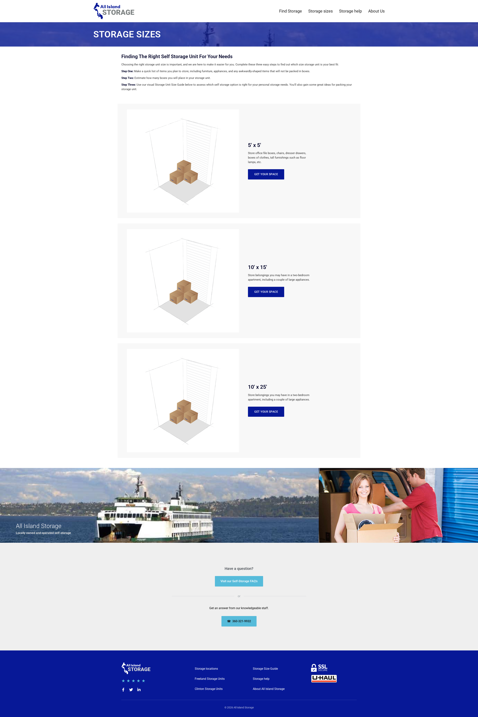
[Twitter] (131, 690)
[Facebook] (123, 690)
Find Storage (290, 11)
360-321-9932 (239, 621)
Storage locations (206, 668)
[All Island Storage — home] (114, 11)
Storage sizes (320, 11)
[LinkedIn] (139, 690)
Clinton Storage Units (209, 689)
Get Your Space (266, 174)
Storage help (350, 11)
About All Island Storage (269, 689)
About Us (376, 11)
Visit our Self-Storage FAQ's (239, 581)
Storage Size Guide (265, 668)
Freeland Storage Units (210, 679)
